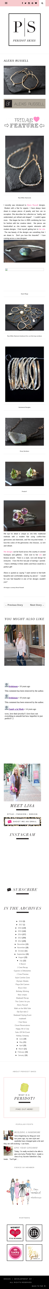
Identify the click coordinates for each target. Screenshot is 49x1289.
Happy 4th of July (22, 1029)
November (21, 948)
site (40, 555)
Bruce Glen (22, 988)
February (21, 1052)
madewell (22, 1019)
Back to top (38, 1286)
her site (42, 229)
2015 (20, 931)
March (21, 1049)
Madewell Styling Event (22, 1015)
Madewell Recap (22, 998)
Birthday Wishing (22, 991)
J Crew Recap (22, 967)
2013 (20, 938)
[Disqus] (24, 715)
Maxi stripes (22, 995)
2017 (21, 925)
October (21, 951)
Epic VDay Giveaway (26, 1148)
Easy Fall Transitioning (19, 660)
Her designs (8, 552)
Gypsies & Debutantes (22, 971)
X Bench (22, 964)
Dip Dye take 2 (22, 1012)
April (21, 1045)
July (21, 961)
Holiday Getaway (22, 1036)
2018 (21, 921)
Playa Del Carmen (22, 984)
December (21, 944)
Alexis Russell (33, 205)
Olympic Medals (22, 981)
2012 (20, 941)
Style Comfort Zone (22, 978)
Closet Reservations (22, 1025)
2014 (20, 934)
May (21, 1042)
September (21, 954)
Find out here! (24, 1109)
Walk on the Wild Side (22, 1008)
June (21, 1039)
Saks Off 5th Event (22, 1032)
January (21, 1055)
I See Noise (22, 1022)
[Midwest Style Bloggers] (15, 1241)
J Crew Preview (22, 974)
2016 (20, 928)
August (21, 957)
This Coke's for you (22, 1001)
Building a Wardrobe (27, 1132)
